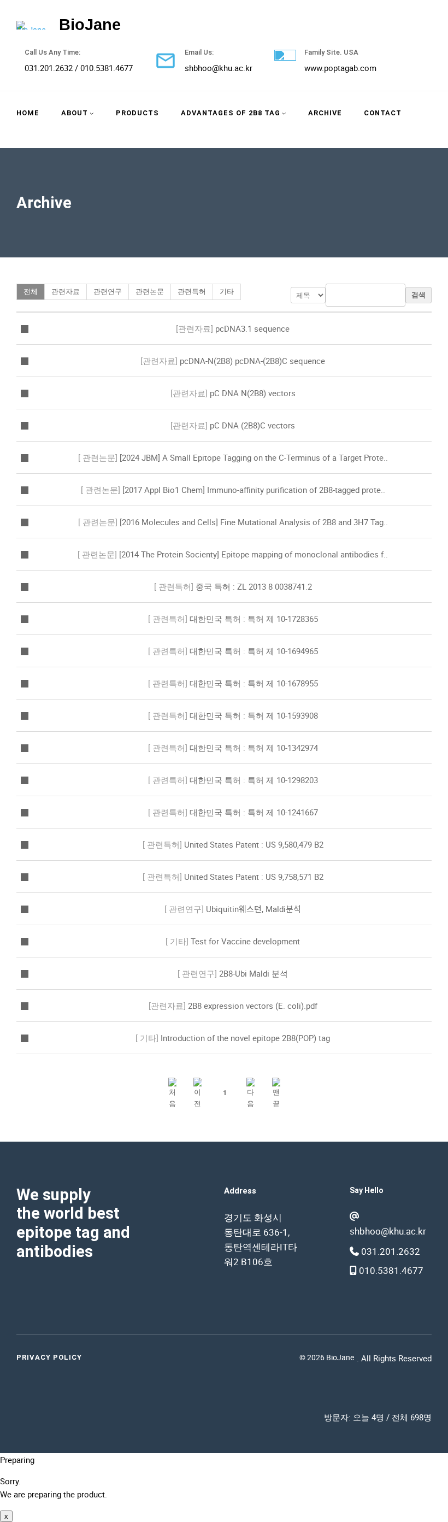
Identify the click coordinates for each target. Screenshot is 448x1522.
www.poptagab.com (340, 67)
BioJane (90, 24)
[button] (172, 1092)
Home (27, 113)
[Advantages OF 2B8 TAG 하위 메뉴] (284, 113)
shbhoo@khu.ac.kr (218, 67)
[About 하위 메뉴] (92, 113)
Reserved (415, 1358)
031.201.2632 (49, 67)
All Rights (378, 1358)
